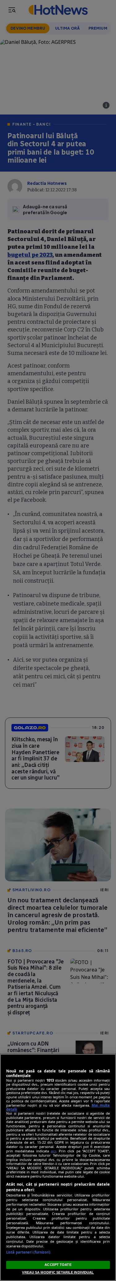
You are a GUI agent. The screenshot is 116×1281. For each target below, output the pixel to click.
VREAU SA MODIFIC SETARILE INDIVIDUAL (58, 1272)
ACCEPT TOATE (58, 1264)
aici (53, 1151)
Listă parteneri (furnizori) (28, 1252)
